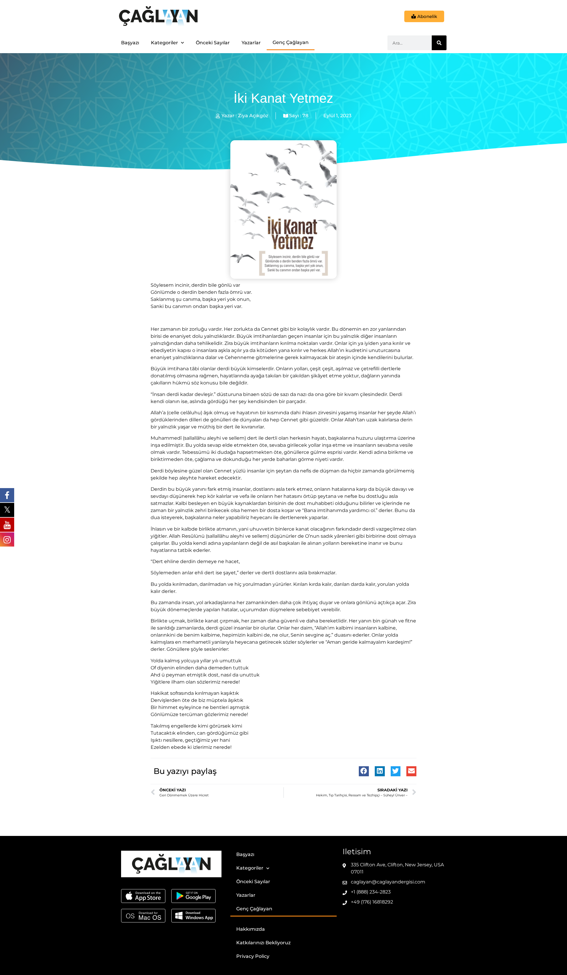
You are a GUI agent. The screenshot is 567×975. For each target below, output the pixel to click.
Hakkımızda (250, 929)
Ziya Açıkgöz (253, 115)
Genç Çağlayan (291, 42)
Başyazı (130, 42)
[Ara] (439, 42)
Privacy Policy (252, 956)
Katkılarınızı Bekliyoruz (263, 942)
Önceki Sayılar (213, 42)
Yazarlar (251, 42)
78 (305, 115)
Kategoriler (164, 42)
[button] (364, 771)
